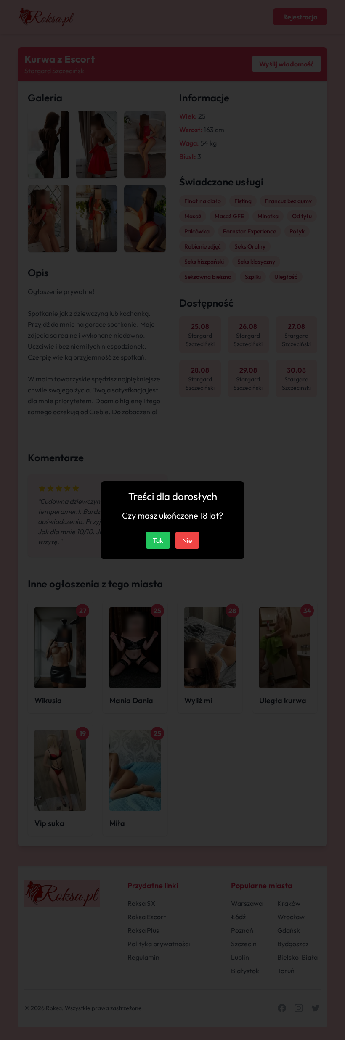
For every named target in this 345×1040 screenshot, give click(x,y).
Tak (158, 540)
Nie (187, 540)
